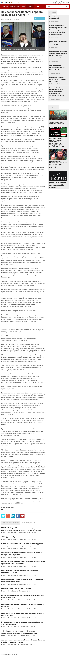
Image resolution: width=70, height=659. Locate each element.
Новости (52, 12)
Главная (5, 6)
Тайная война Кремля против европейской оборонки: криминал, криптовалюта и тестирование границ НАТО (56, 93)
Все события (14, 6)
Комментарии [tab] (28, 523)
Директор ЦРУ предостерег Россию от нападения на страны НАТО (58, 44)
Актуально (53, 107)
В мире (30, 6)
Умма (23, 6)
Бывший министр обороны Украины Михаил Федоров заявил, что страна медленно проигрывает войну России (58, 56)
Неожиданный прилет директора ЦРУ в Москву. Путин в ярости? (57, 80)
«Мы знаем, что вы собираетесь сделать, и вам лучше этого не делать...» (57, 69)
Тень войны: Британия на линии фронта (57, 19)
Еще (36, 6)
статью (15, 59)
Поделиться (39, 19)
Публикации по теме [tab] (11, 523)
